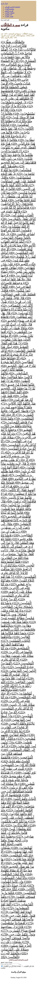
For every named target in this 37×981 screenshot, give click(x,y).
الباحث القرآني (12, 7)
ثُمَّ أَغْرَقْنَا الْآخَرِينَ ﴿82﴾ (18, 452)
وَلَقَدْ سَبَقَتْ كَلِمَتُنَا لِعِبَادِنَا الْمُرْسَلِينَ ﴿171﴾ (17, 900)
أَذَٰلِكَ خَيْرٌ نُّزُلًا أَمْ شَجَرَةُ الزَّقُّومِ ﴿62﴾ (17, 354)
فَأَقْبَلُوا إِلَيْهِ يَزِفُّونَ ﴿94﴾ (21, 501)
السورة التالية (13, 960)
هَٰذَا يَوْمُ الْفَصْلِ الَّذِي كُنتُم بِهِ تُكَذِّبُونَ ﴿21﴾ (18, 147)
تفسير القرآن (9, 16)
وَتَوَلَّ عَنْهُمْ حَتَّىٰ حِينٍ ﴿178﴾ (18, 934)
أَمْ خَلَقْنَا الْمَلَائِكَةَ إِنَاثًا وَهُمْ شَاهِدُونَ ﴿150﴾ (17, 802)
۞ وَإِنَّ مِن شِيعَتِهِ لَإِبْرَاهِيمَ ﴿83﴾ (18, 456)
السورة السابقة (23, 960)
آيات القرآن (8, 14)
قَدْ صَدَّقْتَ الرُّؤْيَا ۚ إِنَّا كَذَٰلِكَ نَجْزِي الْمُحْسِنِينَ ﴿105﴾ (18, 572)
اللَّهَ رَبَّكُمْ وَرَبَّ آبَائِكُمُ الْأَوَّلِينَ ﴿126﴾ (16, 685)
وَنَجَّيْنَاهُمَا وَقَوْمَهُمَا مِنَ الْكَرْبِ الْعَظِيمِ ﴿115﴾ (18, 629)
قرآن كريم (4, 3)
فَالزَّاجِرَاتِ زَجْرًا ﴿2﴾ (14, 45)
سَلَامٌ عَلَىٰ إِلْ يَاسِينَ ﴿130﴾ (18, 704)
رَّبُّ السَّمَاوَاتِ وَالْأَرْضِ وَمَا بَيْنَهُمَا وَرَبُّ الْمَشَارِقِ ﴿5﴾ (18, 57)
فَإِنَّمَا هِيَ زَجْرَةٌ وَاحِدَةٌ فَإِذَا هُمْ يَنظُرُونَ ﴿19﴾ (18, 136)
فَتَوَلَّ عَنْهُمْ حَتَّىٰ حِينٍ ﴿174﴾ (18, 915)
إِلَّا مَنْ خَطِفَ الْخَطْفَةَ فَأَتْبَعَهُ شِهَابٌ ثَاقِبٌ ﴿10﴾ (18, 87)
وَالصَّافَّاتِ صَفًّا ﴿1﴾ (12, 42)
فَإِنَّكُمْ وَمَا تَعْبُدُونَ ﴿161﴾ (18, 859)
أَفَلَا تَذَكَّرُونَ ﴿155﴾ (15, 825)
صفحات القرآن (9, 12)
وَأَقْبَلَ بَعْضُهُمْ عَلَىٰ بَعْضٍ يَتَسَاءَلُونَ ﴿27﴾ (18, 181)
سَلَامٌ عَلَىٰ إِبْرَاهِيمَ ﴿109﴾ (16, 591)
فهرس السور (9, 11)
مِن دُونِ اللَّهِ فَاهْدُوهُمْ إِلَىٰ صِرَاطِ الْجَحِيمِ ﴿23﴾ (18, 162)
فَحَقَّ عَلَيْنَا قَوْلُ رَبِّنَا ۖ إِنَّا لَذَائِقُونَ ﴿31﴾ (18, 203)
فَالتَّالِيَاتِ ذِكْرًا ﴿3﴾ (24, 49)
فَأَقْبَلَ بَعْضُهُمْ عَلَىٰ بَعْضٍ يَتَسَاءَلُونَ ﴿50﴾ (18, 294)
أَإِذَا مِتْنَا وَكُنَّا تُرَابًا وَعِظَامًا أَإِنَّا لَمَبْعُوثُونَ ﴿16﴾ (16, 121)
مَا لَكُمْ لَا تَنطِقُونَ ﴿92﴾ (21, 494)
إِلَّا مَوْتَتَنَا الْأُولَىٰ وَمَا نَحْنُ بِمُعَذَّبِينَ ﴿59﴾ (16, 339)
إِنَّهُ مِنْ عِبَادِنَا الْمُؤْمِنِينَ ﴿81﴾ (18, 448)
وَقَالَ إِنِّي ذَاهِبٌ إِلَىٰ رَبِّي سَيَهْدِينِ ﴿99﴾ (15, 527)
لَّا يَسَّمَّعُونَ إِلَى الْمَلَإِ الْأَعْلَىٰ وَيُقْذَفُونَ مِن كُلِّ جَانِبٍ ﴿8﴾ (15, 75)
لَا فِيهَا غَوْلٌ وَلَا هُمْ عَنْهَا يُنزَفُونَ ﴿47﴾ (16, 279)
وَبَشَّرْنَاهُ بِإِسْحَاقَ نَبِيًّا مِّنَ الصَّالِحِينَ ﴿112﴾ (17, 606)
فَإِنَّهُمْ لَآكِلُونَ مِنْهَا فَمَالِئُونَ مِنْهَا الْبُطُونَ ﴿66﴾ (16, 377)
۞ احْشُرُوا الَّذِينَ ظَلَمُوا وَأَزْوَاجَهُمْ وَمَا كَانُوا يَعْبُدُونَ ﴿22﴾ (17, 154)
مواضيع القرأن (9, 9)
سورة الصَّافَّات (10, 25)
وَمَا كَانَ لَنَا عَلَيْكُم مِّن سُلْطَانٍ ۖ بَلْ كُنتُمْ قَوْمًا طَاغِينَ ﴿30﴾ (18, 196)
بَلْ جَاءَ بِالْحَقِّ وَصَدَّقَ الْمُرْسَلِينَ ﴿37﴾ (16, 237)
